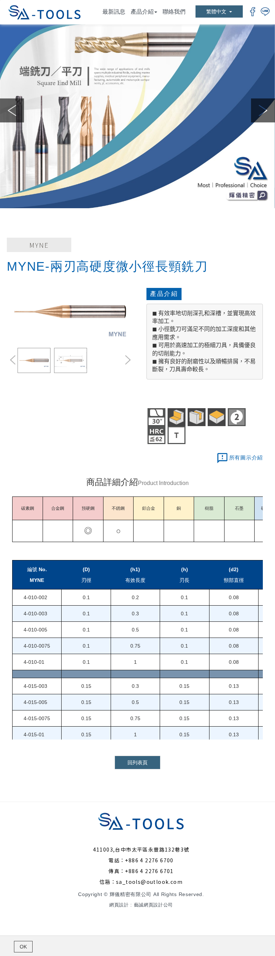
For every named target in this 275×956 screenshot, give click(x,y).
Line (265, 11)
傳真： (116, 871)
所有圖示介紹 (246, 457)
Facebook (252, 11)
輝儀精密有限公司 (44, 12)
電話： (116, 860)
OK (23, 947)
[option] (137, 116)
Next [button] (263, 110)
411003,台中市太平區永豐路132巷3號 (141, 849)
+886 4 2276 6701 (149, 871)
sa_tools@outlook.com (149, 881)
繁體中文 (216, 11)
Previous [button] (12, 110)
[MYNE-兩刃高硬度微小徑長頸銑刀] (70, 312)
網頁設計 (119, 905)
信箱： (108, 881)
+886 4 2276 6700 (149, 860)
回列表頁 (137, 762)
